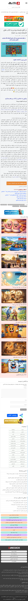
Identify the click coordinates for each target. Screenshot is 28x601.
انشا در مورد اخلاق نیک (20, 322)
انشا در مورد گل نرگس (21, 198)
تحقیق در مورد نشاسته (23, 475)
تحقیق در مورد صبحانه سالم (22, 506)
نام (26, 400)
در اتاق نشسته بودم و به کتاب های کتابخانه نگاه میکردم (16, 204)
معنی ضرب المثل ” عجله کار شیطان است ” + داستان (15, 195)
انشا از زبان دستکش (21, 235)
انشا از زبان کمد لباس (21, 340)
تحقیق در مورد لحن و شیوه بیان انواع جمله (19, 486)
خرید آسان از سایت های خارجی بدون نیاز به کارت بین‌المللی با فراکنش (15, 490)
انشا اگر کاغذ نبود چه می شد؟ (19, 305)
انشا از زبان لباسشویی (21, 375)
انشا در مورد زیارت (22, 270)
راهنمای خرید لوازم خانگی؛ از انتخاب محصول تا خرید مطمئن (16, 488)
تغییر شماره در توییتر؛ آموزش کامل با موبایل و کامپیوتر (17, 478)
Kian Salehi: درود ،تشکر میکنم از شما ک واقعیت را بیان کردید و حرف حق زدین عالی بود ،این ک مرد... (15, 576)
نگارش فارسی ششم (16, 206)
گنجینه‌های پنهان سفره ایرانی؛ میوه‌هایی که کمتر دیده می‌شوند (16, 482)
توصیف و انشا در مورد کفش (20, 193)
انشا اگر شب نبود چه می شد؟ (19, 287)
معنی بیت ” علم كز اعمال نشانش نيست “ (20, 502)
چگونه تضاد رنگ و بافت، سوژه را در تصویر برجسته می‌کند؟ (17, 473)
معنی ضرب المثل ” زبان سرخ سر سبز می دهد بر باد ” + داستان (13, 191)
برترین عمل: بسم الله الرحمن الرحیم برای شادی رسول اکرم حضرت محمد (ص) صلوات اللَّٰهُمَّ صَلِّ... (15, 579)
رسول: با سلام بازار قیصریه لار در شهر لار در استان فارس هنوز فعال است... (15, 570)
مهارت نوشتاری (22, 12)
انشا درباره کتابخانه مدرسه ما (16, 183)
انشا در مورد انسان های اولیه (19, 357)
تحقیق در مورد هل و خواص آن (21, 480)
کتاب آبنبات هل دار (4, 204)
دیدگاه (25, 388)
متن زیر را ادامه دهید (24, 206)
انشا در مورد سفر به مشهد (21, 200)
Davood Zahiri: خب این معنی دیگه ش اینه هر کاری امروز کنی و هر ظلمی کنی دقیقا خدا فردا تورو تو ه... (14, 572)
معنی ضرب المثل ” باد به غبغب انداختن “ (20, 510)
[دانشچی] (14, 3)
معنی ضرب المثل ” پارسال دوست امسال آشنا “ (19, 504)
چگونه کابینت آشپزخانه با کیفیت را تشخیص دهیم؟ (18, 484)
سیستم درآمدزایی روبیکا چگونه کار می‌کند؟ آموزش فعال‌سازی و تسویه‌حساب (16, 492)
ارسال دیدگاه (17, 35)
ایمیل (25, 404)
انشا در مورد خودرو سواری (20, 252)
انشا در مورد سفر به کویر (21, 197)
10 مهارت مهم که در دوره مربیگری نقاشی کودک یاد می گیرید (16, 500)
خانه (27, 12)
